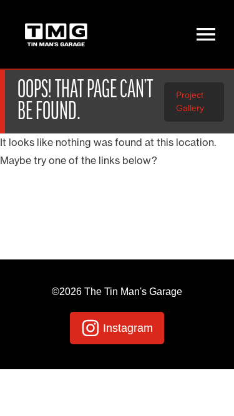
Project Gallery (190, 102)
